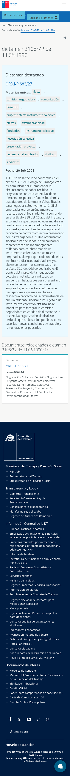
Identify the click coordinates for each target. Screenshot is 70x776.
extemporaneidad (33, 123)
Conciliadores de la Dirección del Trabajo (35, 653)
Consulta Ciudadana (22, 648)
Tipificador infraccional (24, 683)
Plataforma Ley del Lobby (25, 511)
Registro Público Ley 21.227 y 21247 (32, 657)
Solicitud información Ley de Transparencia (27, 500)
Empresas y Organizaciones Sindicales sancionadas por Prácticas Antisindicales (35, 535)
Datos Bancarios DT (22, 644)
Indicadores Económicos (25, 630)
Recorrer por (12, 15)
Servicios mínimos (21, 576)
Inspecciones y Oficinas (19, 758)
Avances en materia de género (29, 634)
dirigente (12, 107)
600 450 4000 (14, 751)
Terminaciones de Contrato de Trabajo (34, 594)
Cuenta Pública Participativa (27, 702)
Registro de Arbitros (22, 580)
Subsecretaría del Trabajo (26, 476)
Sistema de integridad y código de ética (34, 639)
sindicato (50, 154)
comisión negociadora (21, 99)
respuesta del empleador (22, 154)
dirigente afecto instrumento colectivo (31, 115)
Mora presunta (19, 608)
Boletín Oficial (18, 688)
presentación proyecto (21, 146)
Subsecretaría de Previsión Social (30, 481)
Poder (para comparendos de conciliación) (36, 693)
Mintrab (15, 471)
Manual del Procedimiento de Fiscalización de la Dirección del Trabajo (36, 677)
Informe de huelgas (22, 554)
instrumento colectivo (40, 130)
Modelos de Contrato (23, 670)
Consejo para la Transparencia (29, 507)
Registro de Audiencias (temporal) (31, 516)
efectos (11, 123)
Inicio (4, 25)
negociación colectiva (20, 138)
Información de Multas (24, 589)
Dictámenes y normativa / (22, 25)
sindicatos (13, 162)
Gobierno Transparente (24, 493)
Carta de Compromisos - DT (27, 697)
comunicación (50, 99)
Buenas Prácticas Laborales (27, 529)
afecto (36, 91)
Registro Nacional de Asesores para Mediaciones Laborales (32, 601)
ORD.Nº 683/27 (19, 83)
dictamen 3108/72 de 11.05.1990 (38, 30)
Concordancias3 (10, 30)
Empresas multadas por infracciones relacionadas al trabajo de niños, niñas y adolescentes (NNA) (35, 546)
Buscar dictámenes (41, 17)
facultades (13, 130)
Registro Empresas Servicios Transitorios (35, 585)
